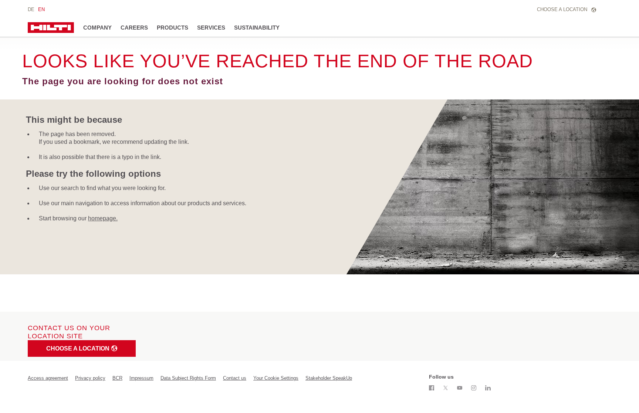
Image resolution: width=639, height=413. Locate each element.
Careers (134, 27)
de (31, 9)
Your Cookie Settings (275, 378)
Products (172, 27)
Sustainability (257, 27)
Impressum (141, 378)
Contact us (234, 378)
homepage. (103, 218)
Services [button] (211, 27)
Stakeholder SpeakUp (328, 378)
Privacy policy (90, 378)
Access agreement (48, 378)
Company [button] (97, 27)
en (41, 9)
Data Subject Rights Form (188, 378)
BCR (117, 378)
